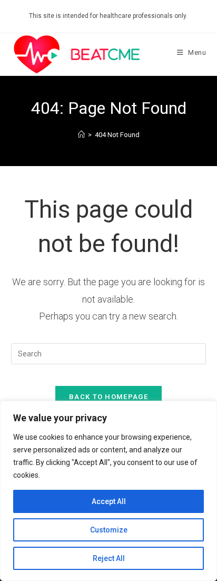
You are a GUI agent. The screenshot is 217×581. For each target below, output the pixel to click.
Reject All (109, 558)
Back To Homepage (108, 397)
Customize (108, 530)
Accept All (109, 501)
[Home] (81, 135)
